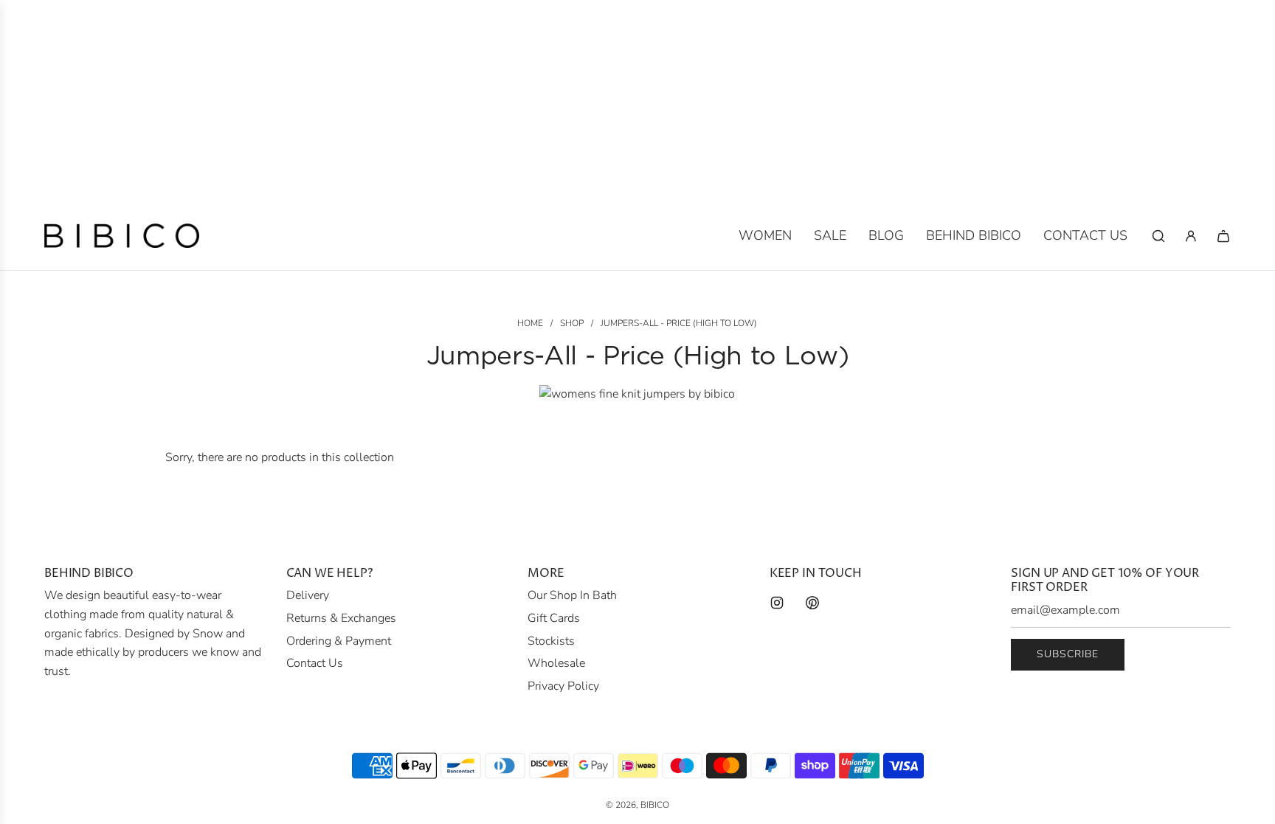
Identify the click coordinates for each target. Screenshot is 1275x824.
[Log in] (1191, 236)
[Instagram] (777, 602)
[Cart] (1223, 236)
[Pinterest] (812, 602)
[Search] (1158, 236)
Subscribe (1068, 654)
